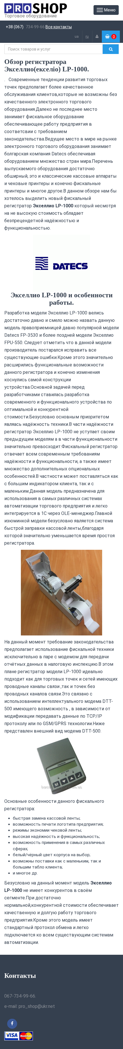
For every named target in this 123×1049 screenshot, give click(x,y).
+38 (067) (14, 27)
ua (77, 36)
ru (87, 36)
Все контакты (58, 27)
